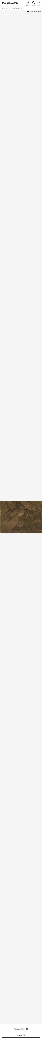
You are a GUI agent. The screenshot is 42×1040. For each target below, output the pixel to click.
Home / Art (5, 8)
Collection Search (17, 8)
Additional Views (19, 1029)
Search (33, 5)
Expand (19, 1035)
